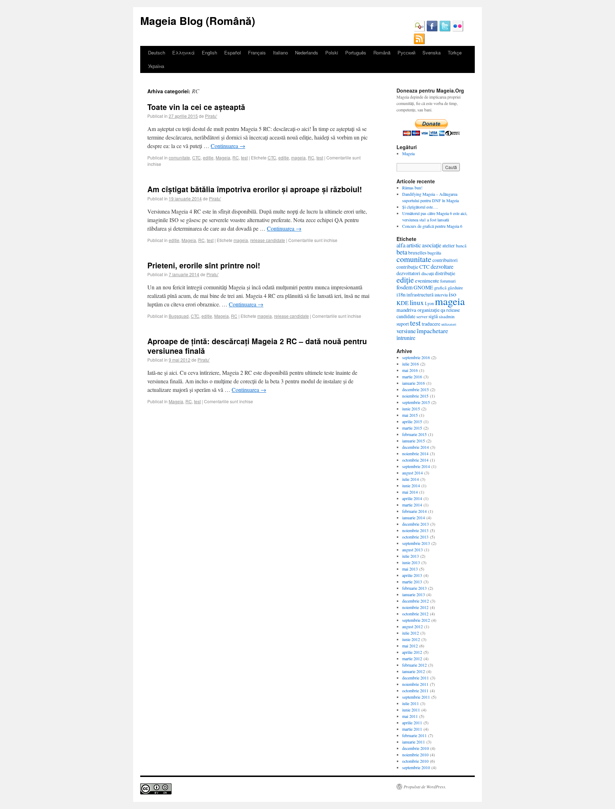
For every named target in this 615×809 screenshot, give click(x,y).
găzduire (455, 287)
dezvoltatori (408, 273)
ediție (208, 157)
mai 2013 (410, 569)
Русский (406, 52)
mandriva (406, 309)
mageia (298, 157)
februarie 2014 (414, 511)
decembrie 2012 (415, 601)
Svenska (431, 52)
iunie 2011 (411, 710)
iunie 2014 (411, 485)
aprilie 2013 (412, 575)
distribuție (445, 273)
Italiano (280, 52)
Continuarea (228, 145)
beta (401, 251)
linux (417, 302)
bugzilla (434, 253)
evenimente (427, 280)
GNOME (423, 287)
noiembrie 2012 (415, 607)
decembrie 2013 (415, 524)
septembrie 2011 (416, 697)
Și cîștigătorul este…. (420, 207)
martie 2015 (412, 428)
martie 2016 (412, 376)
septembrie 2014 (416, 466)
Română (381, 52)
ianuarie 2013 (413, 594)
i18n (400, 294)
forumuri (448, 281)
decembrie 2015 (415, 389)
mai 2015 (410, 415)
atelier (448, 245)
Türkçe (455, 52)
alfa (400, 245)
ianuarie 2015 (413, 440)
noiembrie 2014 (415, 453)
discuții (427, 273)
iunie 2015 (411, 408)
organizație (428, 309)
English (209, 52)
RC (235, 157)
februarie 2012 (414, 665)
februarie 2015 (414, 434)
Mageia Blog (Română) (197, 20)
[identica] (419, 30)
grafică (440, 287)
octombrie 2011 (415, 690)
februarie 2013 (414, 588)
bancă (461, 245)
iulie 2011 (410, 703)
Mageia (223, 157)
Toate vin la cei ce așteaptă (196, 106)
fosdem (404, 287)
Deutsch (156, 52)
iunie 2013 (411, 562)
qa (443, 309)
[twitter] (445, 30)
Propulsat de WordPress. (425, 786)
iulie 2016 (410, 364)
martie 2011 (412, 729)
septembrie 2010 (416, 767)
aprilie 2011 (412, 722)
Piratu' (211, 116)
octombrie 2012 (415, 613)
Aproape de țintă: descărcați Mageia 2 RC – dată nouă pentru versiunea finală (257, 346)
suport (402, 323)
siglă (433, 316)
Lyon (429, 303)
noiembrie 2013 (415, 530)
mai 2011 (410, 716)
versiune (406, 331)
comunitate (179, 157)
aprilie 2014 (412, 498)
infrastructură (419, 294)
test (244, 157)
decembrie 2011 (415, 678)
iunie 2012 (411, 639)
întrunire (405, 337)
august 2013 (412, 549)
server (421, 316)
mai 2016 (410, 370)
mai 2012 (410, 645)
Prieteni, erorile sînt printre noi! (203, 265)
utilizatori (448, 324)
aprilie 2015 (412, 421)
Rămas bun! (412, 187)
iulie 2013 (410, 556)
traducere (431, 323)
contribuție (407, 266)
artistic (413, 245)
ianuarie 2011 (413, 742)
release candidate (267, 240)
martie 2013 (412, 581)
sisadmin (446, 316)
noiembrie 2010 (415, 754)
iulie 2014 (410, 479)
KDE (402, 303)
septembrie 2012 (416, 620)
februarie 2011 (414, 735)
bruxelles (417, 252)
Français (257, 52)
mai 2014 (410, 492)
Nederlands (306, 52)
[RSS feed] (419, 43)
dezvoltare (442, 266)
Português (355, 52)
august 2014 (412, 473)
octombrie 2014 (415, 460)
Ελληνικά (183, 52)
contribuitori (445, 260)
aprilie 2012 (412, 652)
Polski (331, 52)
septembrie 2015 (416, 402)
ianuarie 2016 (413, 383)
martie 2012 (412, 658)
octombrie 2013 (415, 537)
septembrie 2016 (416, 357)
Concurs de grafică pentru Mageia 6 (432, 226)
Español (232, 52)
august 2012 (412, 626)
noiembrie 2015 (415, 396)
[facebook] (432, 30)
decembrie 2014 (415, 447)
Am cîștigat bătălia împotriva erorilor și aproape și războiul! (254, 189)
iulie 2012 (410, 633)
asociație (431, 245)
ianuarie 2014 (413, 517)
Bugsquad (179, 316)
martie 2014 (412, 505)
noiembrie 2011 (415, 684)
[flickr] (457, 30)
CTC (196, 157)
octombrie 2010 (415, 761)
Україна (156, 66)
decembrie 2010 (415, 748)
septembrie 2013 (416, 543)
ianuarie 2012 (413, 671)
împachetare (432, 330)
